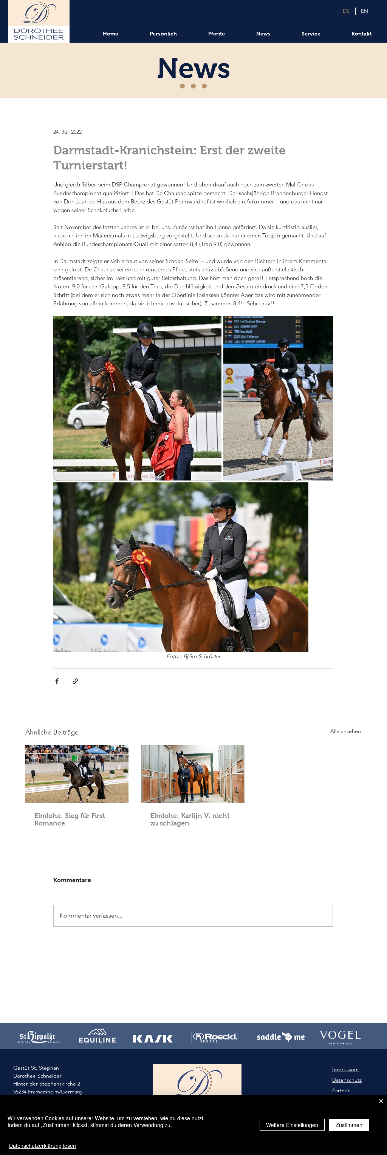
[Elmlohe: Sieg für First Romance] (76, 774)
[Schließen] (380, 1101)
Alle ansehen (345, 731)
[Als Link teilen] (75, 681)
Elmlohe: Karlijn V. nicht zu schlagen (190, 819)
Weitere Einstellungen (292, 1125)
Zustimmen (349, 1125)
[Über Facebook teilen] (56, 681)
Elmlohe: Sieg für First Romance (69, 819)
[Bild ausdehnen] (137, 398)
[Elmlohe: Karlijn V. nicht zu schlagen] (193, 774)
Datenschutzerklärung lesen (42, 1145)
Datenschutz (347, 1079)
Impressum (345, 1069)
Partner (341, 1090)
